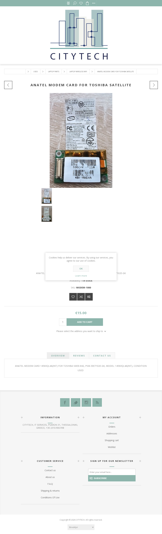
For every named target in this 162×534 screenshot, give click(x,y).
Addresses (111, 433)
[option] (81, 197)
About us (50, 477)
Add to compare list (81, 297)
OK (81, 268)
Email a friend (89, 297)
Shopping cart (112, 440)
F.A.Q (50, 483)
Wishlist (81, 3)
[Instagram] (86, 402)
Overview (58, 355)
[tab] (58, 355)
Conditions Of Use (50, 497)
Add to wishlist (73, 297)
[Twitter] (75, 402)
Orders (111, 426)
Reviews (79, 355)
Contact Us (102, 355)
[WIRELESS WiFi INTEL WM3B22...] (8, 85)
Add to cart (84, 322)
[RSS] (97, 402)
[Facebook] (65, 402)
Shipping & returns (50, 490)
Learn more (81, 275)
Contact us (50, 470)
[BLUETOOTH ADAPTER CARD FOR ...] (154, 85)
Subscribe (100, 478)
